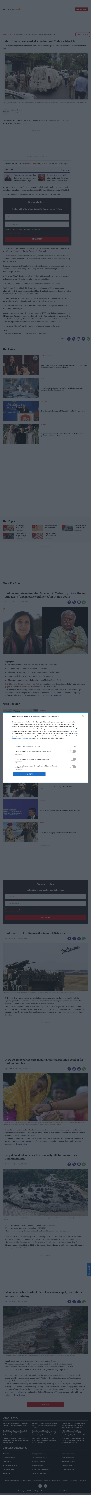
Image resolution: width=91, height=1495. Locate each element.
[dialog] (45, 747)
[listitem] (45, 746)
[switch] (73, 751)
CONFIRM (29, 774)
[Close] (84, 717)
